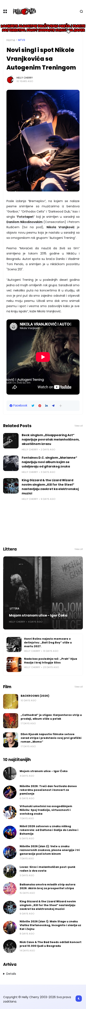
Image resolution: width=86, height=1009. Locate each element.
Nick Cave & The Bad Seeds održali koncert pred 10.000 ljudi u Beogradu (50, 944)
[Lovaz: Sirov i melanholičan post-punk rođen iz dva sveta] (9, 871)
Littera (14, 608)
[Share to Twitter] (33, 405)
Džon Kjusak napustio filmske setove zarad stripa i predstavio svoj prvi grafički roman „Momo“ (51, 737)
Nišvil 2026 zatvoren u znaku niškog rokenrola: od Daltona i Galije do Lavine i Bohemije (49, 830)
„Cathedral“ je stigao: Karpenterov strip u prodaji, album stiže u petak (51, 716)
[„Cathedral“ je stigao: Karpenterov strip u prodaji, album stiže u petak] (10, 720)
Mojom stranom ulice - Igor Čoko (38, 615)
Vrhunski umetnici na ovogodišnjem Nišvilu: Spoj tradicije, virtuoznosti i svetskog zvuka (46, 809)
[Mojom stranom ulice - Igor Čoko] (43, 592)
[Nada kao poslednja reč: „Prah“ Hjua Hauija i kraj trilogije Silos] (14, 664)
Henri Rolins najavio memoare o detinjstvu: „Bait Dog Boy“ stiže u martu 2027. (48, 642)
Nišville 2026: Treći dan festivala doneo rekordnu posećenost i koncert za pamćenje (48, 789)
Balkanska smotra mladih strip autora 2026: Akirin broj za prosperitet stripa (47, 886)
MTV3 (21, 40)
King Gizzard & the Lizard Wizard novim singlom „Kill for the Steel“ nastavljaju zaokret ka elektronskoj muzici (50, 486)
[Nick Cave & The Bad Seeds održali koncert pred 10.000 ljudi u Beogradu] (9, 946)
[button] (61, 406)
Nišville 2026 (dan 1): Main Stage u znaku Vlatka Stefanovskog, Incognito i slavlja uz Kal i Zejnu (50, 925)
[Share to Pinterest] (39, 405)
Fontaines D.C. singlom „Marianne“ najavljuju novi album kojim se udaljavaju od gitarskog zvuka (49, 462)
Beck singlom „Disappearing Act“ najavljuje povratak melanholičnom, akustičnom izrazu (51, 439)
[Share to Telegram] (53, 405)
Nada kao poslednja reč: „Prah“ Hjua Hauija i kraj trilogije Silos (50, 660)
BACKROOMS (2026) (35, 696)
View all (79, 425)
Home (10, 40)
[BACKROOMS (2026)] (10, 701)
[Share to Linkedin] (46, 405)
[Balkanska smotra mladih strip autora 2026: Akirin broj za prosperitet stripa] (9, 888)
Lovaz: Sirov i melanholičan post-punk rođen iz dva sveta (47, 868)
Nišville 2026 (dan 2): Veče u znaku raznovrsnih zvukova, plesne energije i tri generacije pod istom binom (50, 850)
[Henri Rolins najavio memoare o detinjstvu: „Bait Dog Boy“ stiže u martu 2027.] (14, 644)
